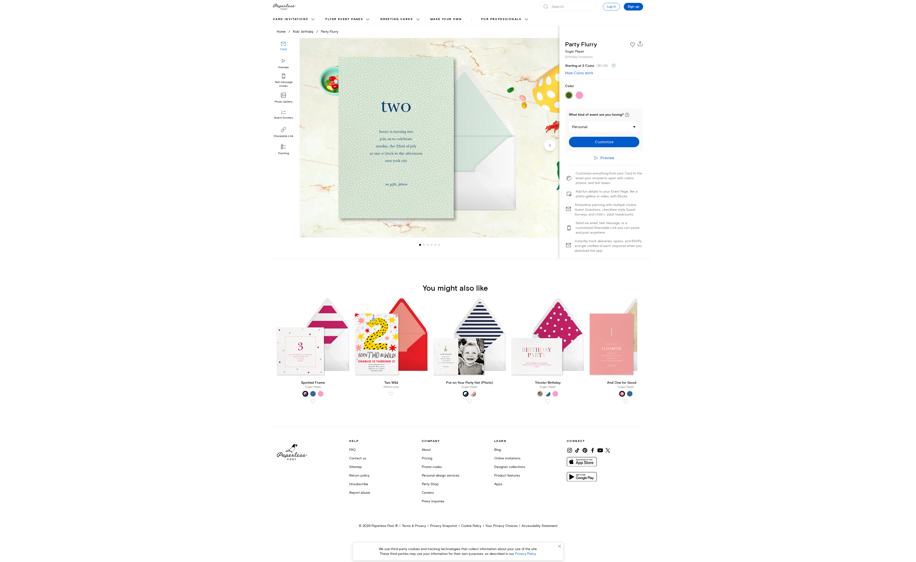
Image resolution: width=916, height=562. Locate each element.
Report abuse (359, 493)
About (426, 450)
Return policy (359, 475)
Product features (507, 475)
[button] (627, 114)
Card (283, 49)
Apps (498, 484)
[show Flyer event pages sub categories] (368, 19)
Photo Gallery (283, 102)
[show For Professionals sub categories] (526, 19)
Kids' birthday (303, 32)
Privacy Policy (525, 554)
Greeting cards (396, 19)
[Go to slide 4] (428, 245)
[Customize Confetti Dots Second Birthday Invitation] (429, 138)
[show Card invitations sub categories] (313, 19)
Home (281, 32)
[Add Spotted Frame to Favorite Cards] (313, 401)
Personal (580, 127)
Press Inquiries (433, 501)
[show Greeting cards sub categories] (418, 19)
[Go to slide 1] (420, 245)
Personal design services (440, 475)
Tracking (283, 153)
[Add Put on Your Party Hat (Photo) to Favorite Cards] (469, 401)
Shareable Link (283, 136)
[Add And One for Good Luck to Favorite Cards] (626, 401)
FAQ (352, 450)
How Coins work (579, 73)
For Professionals (501, 19)
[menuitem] (294, 19)
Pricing (427, 458)
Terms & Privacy (414, 526)
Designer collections (509, 467)
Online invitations (507, 458)
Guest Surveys (283, 118)
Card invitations (290, 19)
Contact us (357, 458)
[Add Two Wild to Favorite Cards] (391, 394)
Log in (611, 7)
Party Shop (430, 484)
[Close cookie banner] (559, 546)
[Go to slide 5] (431, 245)
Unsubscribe (358, 484)
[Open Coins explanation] (613, 65)
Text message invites (283, 84)
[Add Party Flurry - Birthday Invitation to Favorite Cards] (632, 44)
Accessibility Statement (539, 526)
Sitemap (355, 467)
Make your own (446, 19)
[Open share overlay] (640, 44)
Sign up (633, 7)
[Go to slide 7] (439, 245)
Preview (283, 67)
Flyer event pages (344, 19)
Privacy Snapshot (443, 526)
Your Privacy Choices (501, 526)
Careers (428, 493)
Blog (497, 450)
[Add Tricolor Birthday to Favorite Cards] (548, 401)
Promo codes (432, 467)
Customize (604, 142)
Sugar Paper (574, 51)
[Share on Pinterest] (585, 450)
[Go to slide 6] (435, 245)
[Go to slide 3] (424, 245)
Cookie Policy (471, 526)
